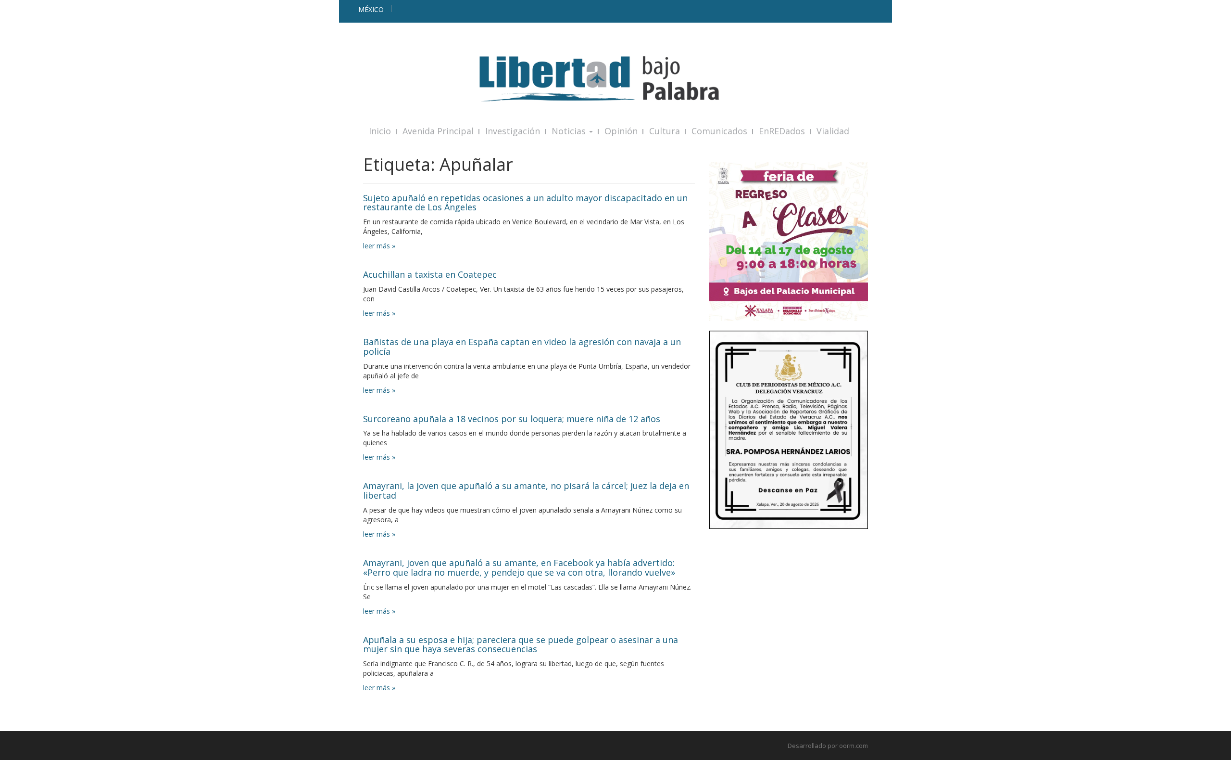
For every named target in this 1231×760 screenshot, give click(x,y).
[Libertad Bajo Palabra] (615, 79)
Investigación (512, 131)
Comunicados (719, 131)
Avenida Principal (438, 131)
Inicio (380, 131)
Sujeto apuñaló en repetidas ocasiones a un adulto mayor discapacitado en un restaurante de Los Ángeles (525, 202)
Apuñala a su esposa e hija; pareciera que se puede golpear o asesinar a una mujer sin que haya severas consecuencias (520, 644)
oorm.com (853, 745)
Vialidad (832, 131)
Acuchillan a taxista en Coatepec (430, 274)
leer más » (379, 245)
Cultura (664, 131)
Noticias (570, 131)
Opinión (621, 131)
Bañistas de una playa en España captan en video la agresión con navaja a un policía (522, 346)
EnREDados (782, 131)
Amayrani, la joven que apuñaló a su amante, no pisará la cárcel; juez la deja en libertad (526, 490)
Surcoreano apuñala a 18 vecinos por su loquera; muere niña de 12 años (511, 419)
